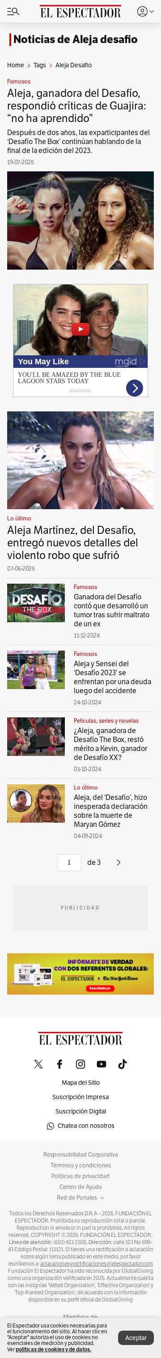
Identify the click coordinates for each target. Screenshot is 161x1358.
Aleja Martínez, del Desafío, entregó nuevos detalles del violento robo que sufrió (72, 543)
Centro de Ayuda (80, 1187)
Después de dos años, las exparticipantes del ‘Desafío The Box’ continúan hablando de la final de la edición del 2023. (78, 141)
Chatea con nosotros (86, 1126)
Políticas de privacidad (80, 1176)
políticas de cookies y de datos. (53, 1349)
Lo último (19, 518)
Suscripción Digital (80, 1111)
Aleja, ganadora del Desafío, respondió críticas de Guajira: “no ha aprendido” (76, 106)
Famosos (18, 81)
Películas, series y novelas (106, 721)
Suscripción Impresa (80, 1097)
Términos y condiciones (81, 1165)
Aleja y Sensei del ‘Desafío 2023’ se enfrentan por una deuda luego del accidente (112, 677)
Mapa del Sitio (81, 1083)
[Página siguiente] (118, 865)
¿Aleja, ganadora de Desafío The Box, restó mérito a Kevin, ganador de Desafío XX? (110, 744)
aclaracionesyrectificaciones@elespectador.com (96, 1264)
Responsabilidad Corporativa (80, 1155)
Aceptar (136, 1338)
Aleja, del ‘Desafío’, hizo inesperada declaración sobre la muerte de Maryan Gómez (111, 811)
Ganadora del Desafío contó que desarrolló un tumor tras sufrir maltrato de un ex (111, 611)
